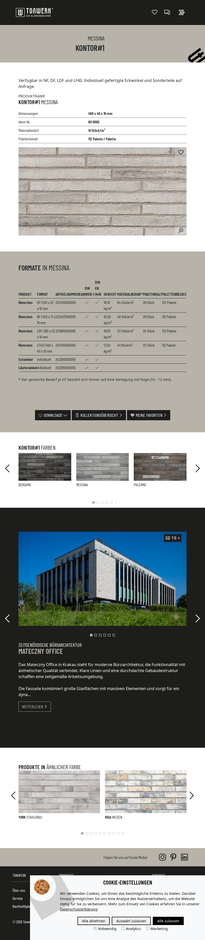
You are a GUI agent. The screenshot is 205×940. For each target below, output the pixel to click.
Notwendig (107, 928)
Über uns (18, 890)
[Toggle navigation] (181, 12)
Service (17, 898)
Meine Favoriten (148, 415)
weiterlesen (32, 706)
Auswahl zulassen (131, 921)
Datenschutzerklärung (79, 909)
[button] (93, 502)
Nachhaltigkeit (22, 906)
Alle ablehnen (93, 921)
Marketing (159, 928)
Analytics (133, 928)
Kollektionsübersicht (99, 415)
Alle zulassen (168, 921)
